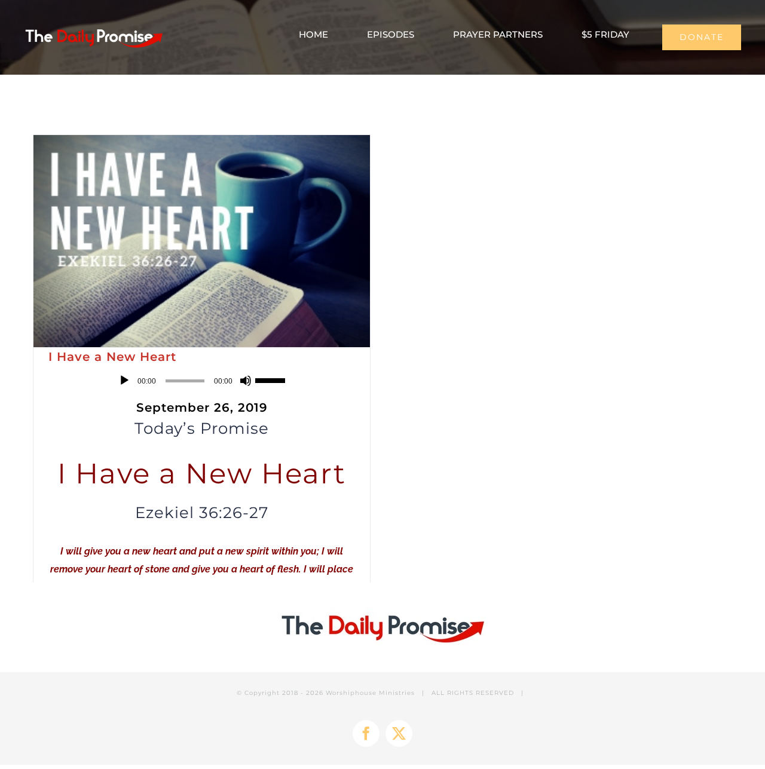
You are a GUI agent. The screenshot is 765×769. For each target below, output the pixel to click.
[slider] (272, 379)
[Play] (124, 381)
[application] (202, 381)
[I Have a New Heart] (201, 241)
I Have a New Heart (112, 357)
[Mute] (246, 381)
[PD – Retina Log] (93, 27)
